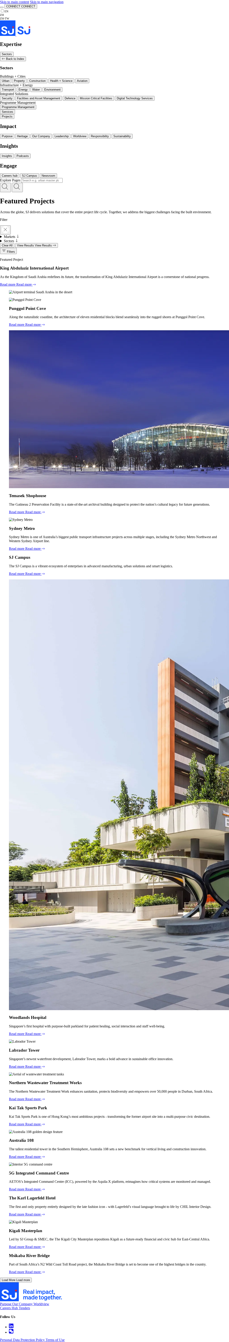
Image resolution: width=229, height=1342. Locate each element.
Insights (7, 156)
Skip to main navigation (47, 2)
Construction (37, 81)
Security (7, 98)
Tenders (24, 1308)
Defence (70, 98)
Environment (52, 89)
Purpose (7, 136)
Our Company (41, 136)
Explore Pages (10, 180)
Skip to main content (14, 2)
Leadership (62, 136)
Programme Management (18, 107)
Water (36, 89)
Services (7, 111)
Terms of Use (55, 1340)
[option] (4, 15)
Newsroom (48, 175)
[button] (5, 187)
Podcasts (23, 156)
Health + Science (61, 81)
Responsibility (100, 136)
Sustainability (122, 136)
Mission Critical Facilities (96, 98)
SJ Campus (29, 175)
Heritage (22, 136)
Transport (8, 89)
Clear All (7, 245)
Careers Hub (9, 1308)
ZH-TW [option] (4, 18)
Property (19, 81)
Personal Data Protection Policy (23, 1340)
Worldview (79, 136)
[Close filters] (5, 230)
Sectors (7, 54)
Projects (7, 116)
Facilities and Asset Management (38, 98)
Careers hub (9, 175)
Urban (5, 81)
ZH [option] (2, 15)
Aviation (82, 81)
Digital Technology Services (135, 98)
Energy (23, 89)
